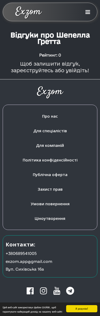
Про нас (50, 116)
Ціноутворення (50, 218)
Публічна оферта (50, 174)
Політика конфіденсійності (50, 160)
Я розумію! (81, 308)
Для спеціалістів (50, 130)
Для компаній (50, 145)
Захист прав (50, 189)
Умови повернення (50, 203)
